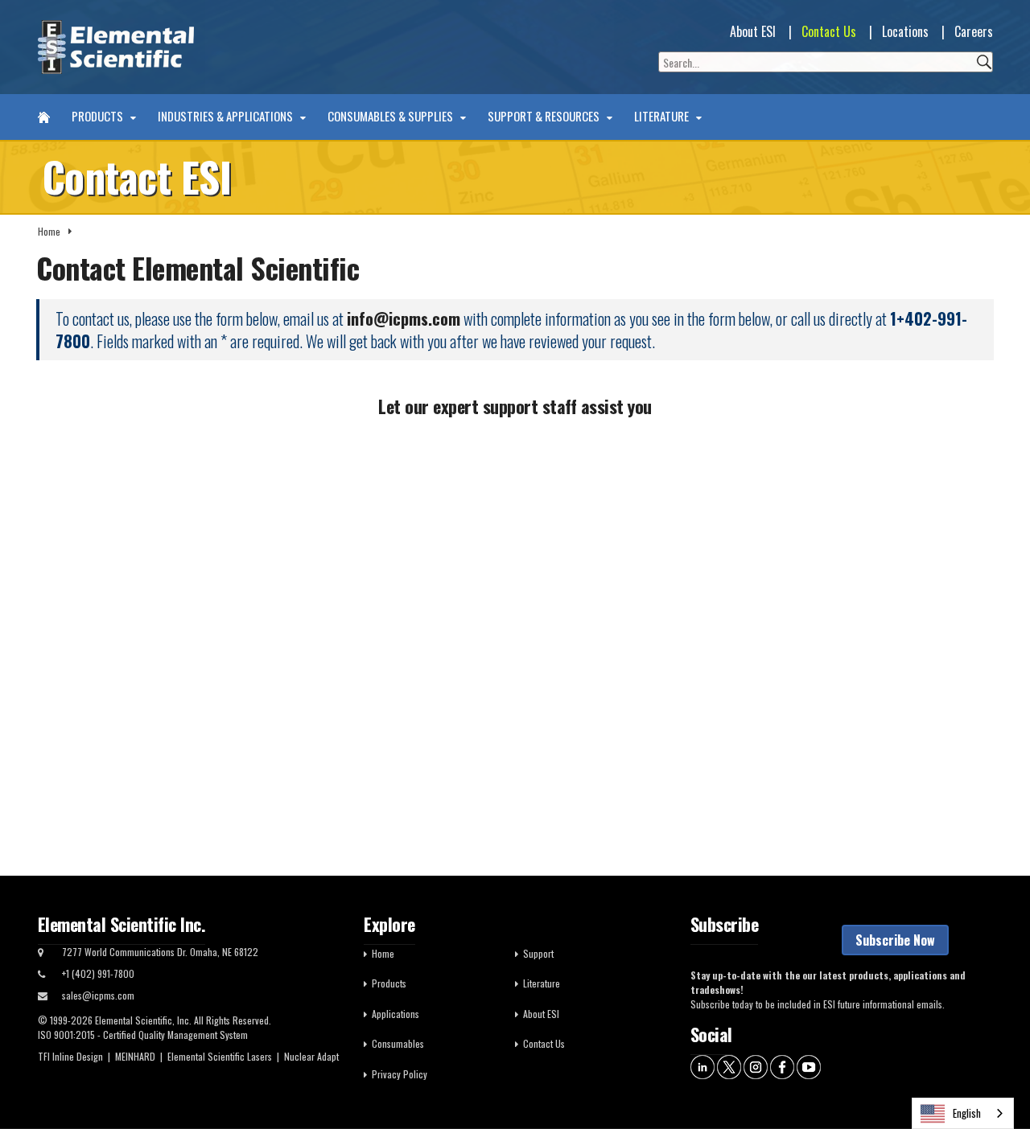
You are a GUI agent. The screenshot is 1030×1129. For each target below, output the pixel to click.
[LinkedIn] (702, 1066)
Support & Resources (545, 116)
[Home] (44, 117)
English (967, 1113)
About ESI (753, 31)
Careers (973, 31)
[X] (729, 1066)
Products (99, 116)
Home (49, 231)
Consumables (398, 1043)
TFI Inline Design (70, 1056)
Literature (662, 116)
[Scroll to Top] (994, 1081)
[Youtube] (809, 1066)
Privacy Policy (399, 1074)
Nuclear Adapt (311, 1056)
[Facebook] (782, 1066)
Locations (905, 31)
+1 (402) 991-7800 (98, 973)
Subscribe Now (895, 940)
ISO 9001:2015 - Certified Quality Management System (143, 1034)
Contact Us (828, 31)
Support (538, 953)
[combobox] (963, 1113)
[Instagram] (756, 1066)
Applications (395, 1013)
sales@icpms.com (98, 995)
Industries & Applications (226, 116)
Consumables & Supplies (391, 116)
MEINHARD (135, 1056)
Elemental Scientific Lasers (219, 1056)
